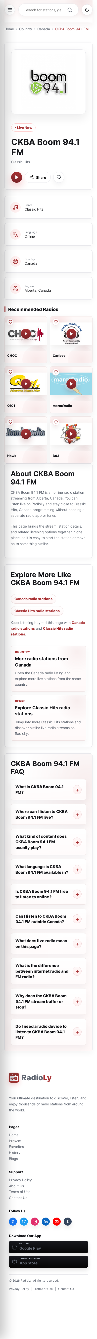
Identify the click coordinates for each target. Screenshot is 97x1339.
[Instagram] (35, 1222)
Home (9, 29)
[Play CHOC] (26, 334)
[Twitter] (24, 1222)
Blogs (13, 1158)
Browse (15, 1141)
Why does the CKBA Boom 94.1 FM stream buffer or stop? (41, 1001)
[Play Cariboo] (71, 334)
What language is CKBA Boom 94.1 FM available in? (41, 869)
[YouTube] (57, 1222)
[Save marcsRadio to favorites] (55, 372)
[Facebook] (13, 1222)
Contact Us (18, 1198)
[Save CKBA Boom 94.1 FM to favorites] (58, 177)
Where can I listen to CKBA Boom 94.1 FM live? (41, 814)
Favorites (16, 1146)
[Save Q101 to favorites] (10, 372)
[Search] (69, 10)
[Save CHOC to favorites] (10, 321)
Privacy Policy (20, 1180)
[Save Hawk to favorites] (10, 422)
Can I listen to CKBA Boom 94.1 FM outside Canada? (40, 919)
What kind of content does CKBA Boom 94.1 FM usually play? (41, 842)
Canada (43, 29)
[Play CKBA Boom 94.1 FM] (16, 177)
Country (25, 29)
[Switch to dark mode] (87, 9)
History (14, 1152)
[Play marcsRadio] (71, 384)
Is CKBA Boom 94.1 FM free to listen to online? (41, 894)
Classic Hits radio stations (37, 611)
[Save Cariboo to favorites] (55, 321)
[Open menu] (9, 10)
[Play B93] (71, 434)
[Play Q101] (26, 384)
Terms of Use (19, 1192)
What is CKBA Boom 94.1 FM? (39, 789)
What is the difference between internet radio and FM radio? (41, 971)
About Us (16, 1186)
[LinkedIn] (46, 1222)
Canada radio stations (33, 599)
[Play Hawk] (26, 434)
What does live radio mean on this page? (41, 943)
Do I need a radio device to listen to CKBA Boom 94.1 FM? (41, 1032)
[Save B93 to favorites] (55, 422)
